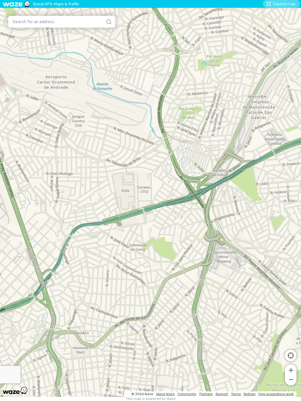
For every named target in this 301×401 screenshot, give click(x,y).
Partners (206, 394)
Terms (236, 394)
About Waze (165, 394)
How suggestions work (276, 394)
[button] (291, 369)
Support (221, 394)
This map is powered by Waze (150, 399)
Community (187, 394)
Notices (249, 394)
